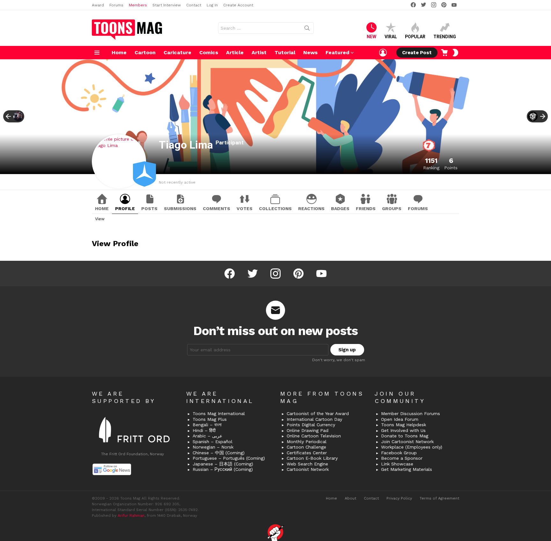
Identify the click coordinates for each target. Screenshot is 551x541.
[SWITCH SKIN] (455, 52)
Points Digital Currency (311, 424)
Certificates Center (307, 452)
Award (98, 5)
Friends (366, 208)
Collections (275, 208)
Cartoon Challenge (306, 447)
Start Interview (166, 5)
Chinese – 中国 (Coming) (219, 452)
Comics (208, 52)
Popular (415, 36)
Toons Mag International (219, 413)
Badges (340, 208)
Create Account (238, 5)
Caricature (177, 52)
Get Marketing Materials (406, 469)
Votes (245, 208)
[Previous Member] (13, 116)
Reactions (311, 208)
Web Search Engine (307, 463)
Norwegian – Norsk (213, 447)
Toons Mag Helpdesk (403, 424)
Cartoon (145, 52)
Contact (193, 5)
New (371, 36)
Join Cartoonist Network (407, 441)
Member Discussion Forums (410, 413)
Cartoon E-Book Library (312, 458)
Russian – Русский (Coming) (223, 469)
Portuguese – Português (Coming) (229, 458)
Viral (391, 36)
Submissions (180, 208)
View (100, 218)
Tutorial (285, 52)
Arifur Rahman (131, 515)
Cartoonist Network (308, 469)
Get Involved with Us (403, 430)
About (350, 498)
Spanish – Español (212, 441)
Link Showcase (397, 463)
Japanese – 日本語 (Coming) (223, 463)
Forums (116, 5)
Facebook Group (399, 452)
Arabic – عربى (207, 435)
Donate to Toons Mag (404, 435)
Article (235, 52)
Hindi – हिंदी (204, 430)
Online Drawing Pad (307, 430)
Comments (216, 208)
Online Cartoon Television (314, 435)
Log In (212, 5)
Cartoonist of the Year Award (318, 413)
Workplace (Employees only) (411, 447)
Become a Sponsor (401, 458)
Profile (125, 208)
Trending (444, 36)
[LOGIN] (383, 52)
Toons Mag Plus (210, 419)
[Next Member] (537, 116)
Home (119, 52)
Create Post (417, 52)
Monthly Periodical (307, 441)
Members (138, 5)
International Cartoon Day (314, 419)
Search (307, 29)
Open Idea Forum (399, 419)
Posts (149, 208)
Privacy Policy (399, 498)
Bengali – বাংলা (207, 424)
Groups (391, 208)
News (310, 52)
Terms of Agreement (439, 498)
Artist (259, 52)
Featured (337, 52)
